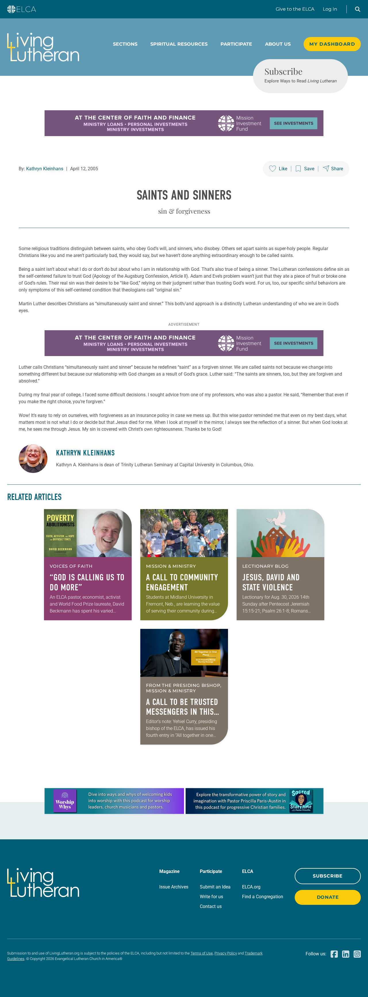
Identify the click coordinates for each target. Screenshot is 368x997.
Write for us (211, 896)
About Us (278, 44)
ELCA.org (251, 887)
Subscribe (328, 876)
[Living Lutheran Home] (43, 47)
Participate (236, 44)
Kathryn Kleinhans (44, 168)
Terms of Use (202, 953)
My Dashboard (332, 44)
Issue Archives (173, 887)
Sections (125, 44)
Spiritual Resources (179, 44)
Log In (330, 9)
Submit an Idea (215, 887)
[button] (357, 9)
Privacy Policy (225, 953)
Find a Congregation (262, 896)
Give (295, 9)
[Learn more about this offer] (184, 134)
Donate (328, 897)
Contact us (211, 906)
